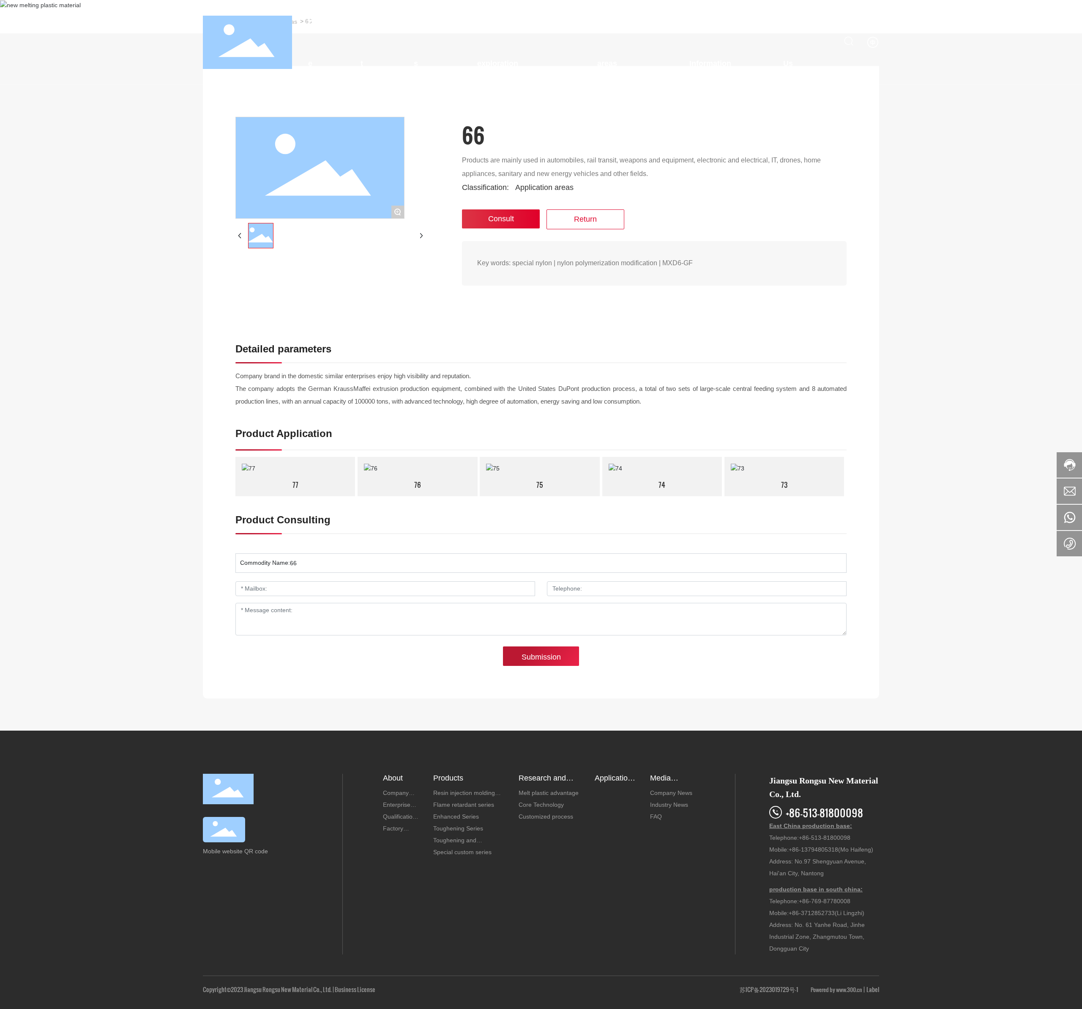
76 (417, 484)
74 (661, 484)
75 (539, 484)
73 (784, 484)
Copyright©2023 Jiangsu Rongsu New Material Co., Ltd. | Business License (289, 989)
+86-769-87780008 (824, 901)
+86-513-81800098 (824, 812)
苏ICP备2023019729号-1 (769, 989)
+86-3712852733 (812, 913)
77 (295, 484)
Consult (501, 218)
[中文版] (872, 41)
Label (872, 989)
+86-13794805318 (813, 849)
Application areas (544, 187)
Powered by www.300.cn (836, 989)
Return (585, 219)
